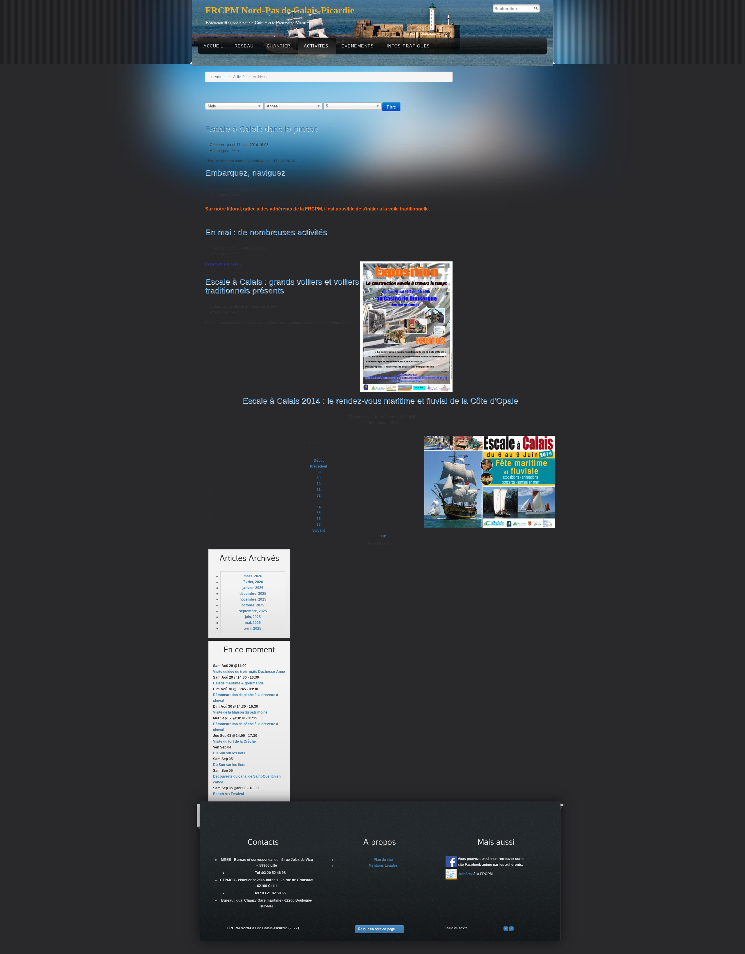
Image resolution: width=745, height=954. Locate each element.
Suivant (318, 530)
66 (319, 519)
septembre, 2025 (253, 611)
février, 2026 (252, 582)
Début (319, 461)
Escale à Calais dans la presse (261, 128)
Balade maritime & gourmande (238, 683)
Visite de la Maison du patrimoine (240, 712)
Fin (383, 536)
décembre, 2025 (253, 594)
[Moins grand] (505, 928)
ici (298, 161)
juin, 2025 (253, 617)
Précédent (318, 466)
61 (319, 490)
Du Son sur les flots (229, 753)
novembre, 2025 (253, 599)
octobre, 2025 (253, 605)
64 (319, 507)
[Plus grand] (511, 928)
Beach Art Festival (228, 794)
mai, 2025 (253, 623)
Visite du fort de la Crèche (234, 741)
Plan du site (383, 860)
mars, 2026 (253, 576)
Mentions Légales (383, 865)
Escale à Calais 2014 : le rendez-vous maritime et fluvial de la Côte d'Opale (380, 400)
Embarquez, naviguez (245, 172)
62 (319, 495)
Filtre (391, 107)
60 (319, 484)
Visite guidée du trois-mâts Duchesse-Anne (249, 672)
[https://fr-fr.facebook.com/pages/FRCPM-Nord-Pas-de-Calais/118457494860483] (451, 861)
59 (319, 478)
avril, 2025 (252, 628)
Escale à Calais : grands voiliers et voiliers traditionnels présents (282, 286)
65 (319, 513)
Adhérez (466, 874)
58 (319, 472)
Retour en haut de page (376, 929)
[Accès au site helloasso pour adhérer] (451, 874)
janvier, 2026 (252, 588)
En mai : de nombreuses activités (266, 232)
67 (319, 525)
